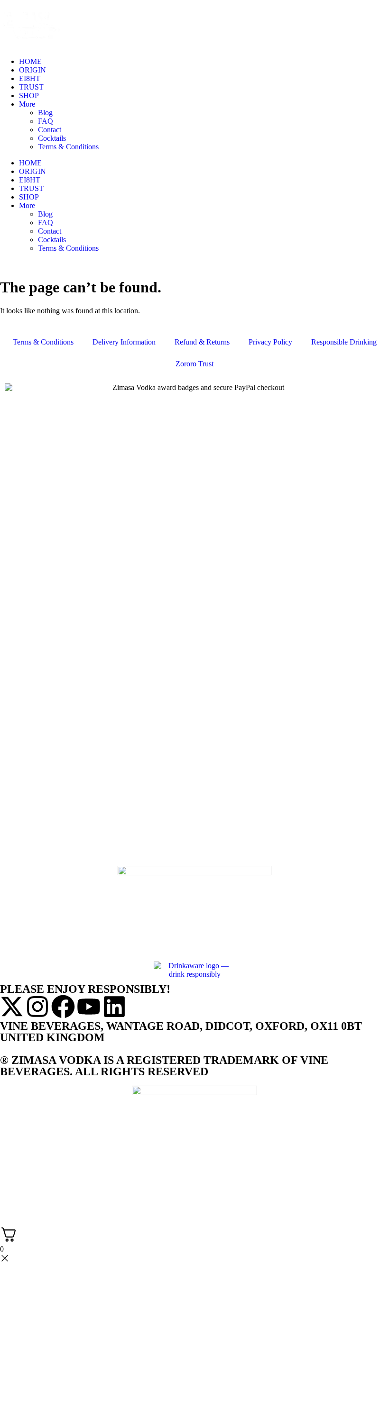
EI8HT (29, 78)
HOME (30, 61)
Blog (45, 113)
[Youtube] (89, 1006)
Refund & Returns (202, 342)
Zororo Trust (194, 364)
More (27, 104)
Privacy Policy (270, 342)
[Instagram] (37, 1006)
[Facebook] (63, 1006)
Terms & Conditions (68, 147)
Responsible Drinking (344, 342)
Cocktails (52, 138)
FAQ (45, 121)
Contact (49, 130)
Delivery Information (124, 342)
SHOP (29, 95)
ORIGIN (32, 70)
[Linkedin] (114, 1006)
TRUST (31, 87)
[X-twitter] (12, 1006)
